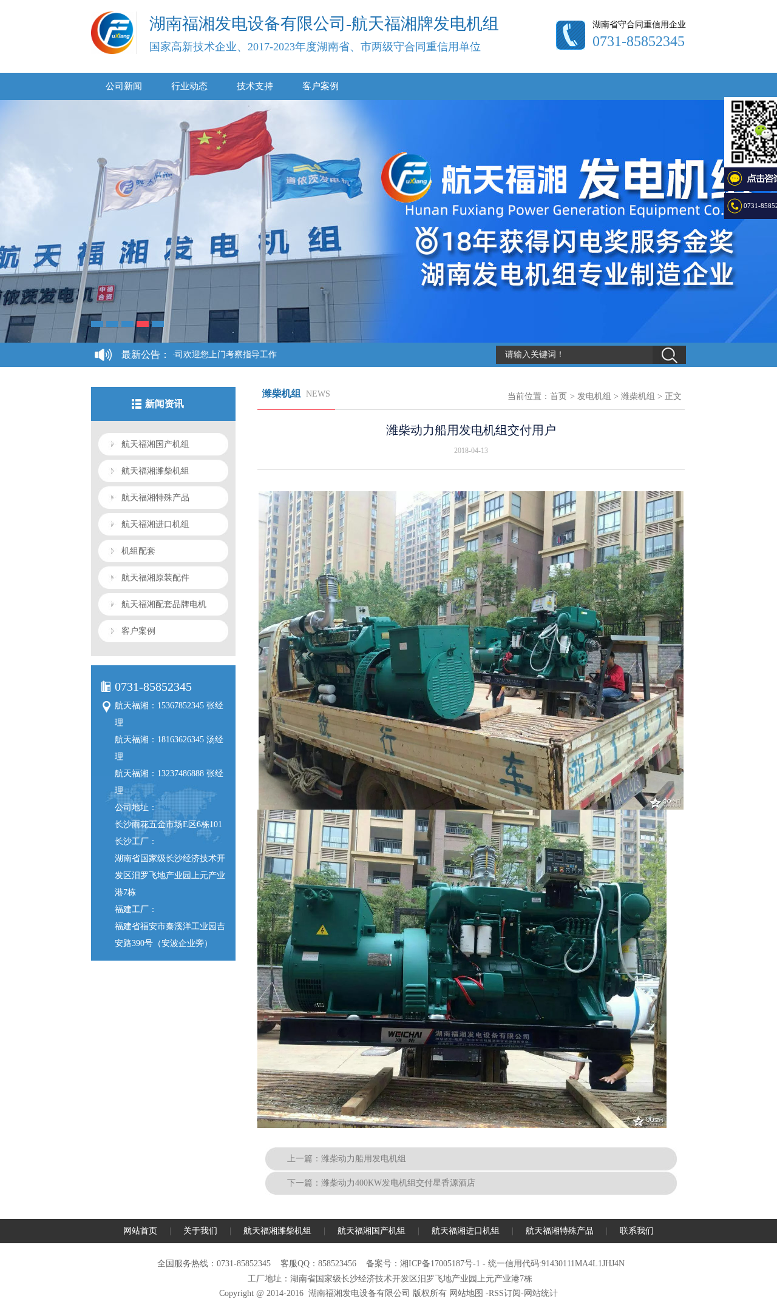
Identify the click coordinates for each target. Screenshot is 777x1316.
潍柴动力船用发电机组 (363, 1158)
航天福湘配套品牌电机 (163, 604)
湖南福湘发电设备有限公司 (359, 1293)
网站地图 (466, 1293)
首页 (558, 396)
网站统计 (541, 1293)
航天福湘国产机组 (155, 444)
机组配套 (138, 551)
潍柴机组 (638, 396)
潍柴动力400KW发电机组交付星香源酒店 (398, 1182)
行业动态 (189, 86)
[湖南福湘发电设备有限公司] (112, 51)
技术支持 (255, 86)
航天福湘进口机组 (155, 524)
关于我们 (200, 1230)
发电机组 (594, 396)
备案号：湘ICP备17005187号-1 (423, 1263)
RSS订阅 (505, 1293)
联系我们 (637, 1230)
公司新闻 (124, 86)
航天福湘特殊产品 (155, 497)
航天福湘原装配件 (155, 577)
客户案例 (320, 86)
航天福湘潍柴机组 (155, 470)
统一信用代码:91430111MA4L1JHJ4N (556, 1263)
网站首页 (140, 1230)
